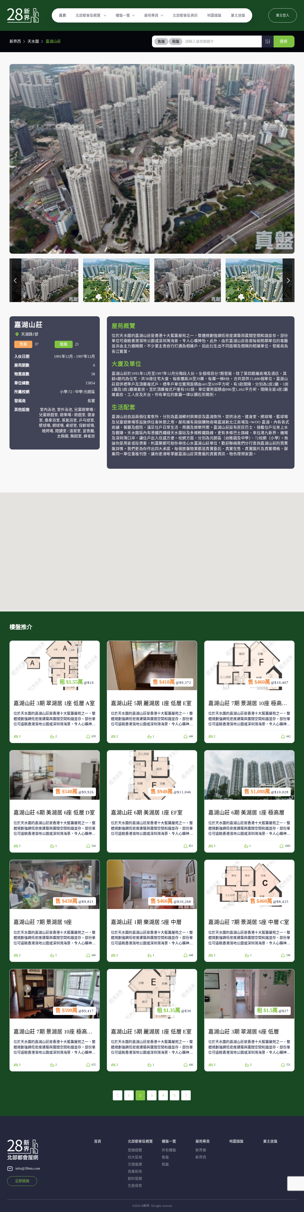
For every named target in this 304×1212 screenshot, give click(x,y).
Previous (15, 280)
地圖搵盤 (214, 15)
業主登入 (282, 15)
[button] (268, 41)
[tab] (161, 41)
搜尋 (283, 41)
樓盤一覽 (123, 15)
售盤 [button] (161, 41)
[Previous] (117, 1095)
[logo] (23, 15)
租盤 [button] (175, 41)
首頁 (62, 15)
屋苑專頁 (151, 15)
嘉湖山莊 (53, 41)
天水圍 (33, 41)
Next (288, 280)
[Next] (186, 1095)
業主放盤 (238, 15)
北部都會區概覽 (88, 15)
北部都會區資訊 (185, 15)
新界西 (15, 41)
